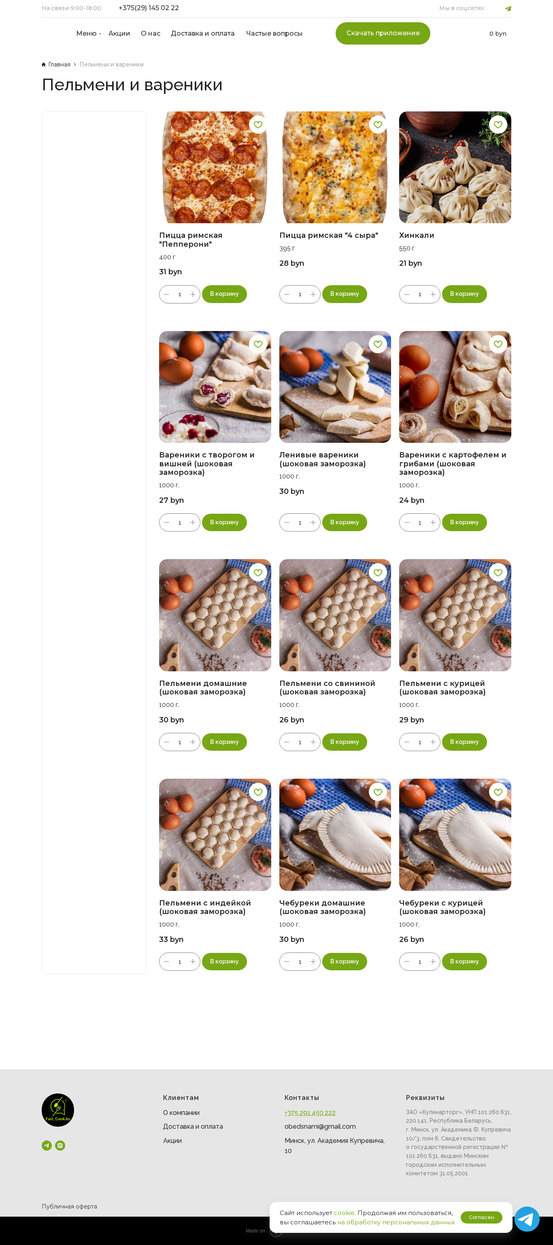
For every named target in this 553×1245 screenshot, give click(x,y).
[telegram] (47, 1145)
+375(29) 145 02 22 (149, 8)
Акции (172, 1141)
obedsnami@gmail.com (320, 1126)
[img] (52, 34)
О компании (181, 1113)
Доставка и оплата (193, 1126)
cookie (344, 1213)
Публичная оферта (69, 1206)
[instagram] (60, 1145)
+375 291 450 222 (310, 1113)
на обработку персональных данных (396, 1222)
